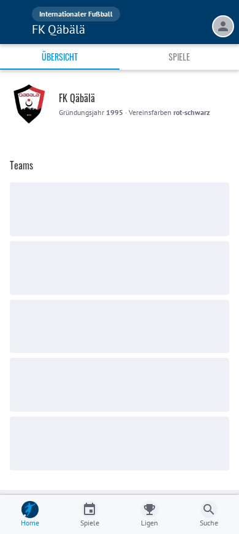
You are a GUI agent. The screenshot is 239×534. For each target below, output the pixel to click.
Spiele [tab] (179, 56)
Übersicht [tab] (60, 56)
